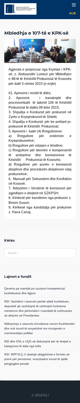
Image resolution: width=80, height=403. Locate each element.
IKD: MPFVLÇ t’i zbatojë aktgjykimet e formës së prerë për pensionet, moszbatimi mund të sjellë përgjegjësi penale (37, 359)
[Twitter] (45, 388)
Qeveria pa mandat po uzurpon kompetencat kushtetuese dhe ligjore (34, 291)
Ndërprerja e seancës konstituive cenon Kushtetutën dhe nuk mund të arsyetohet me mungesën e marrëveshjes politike (39, 328)
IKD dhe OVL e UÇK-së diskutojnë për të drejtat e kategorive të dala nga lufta (37, 344)
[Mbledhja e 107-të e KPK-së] (40, 58)
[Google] (40, 388)
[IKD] (20, 9)
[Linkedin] (30, 388)
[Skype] (50, 388)
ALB (72, 13)
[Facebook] (35, 388)
